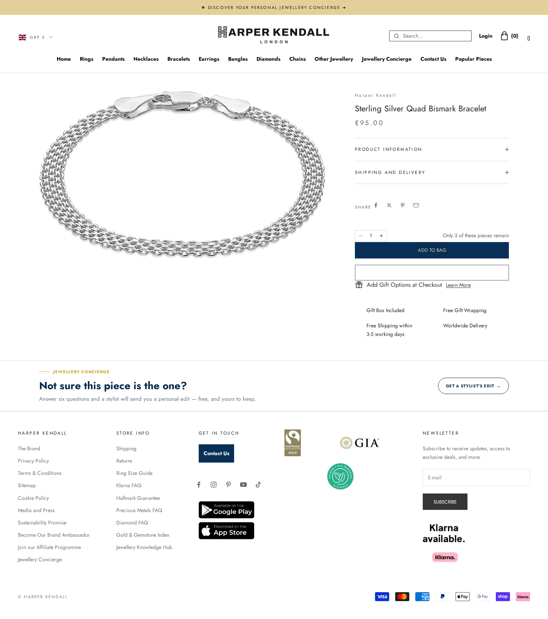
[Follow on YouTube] (243, 484)
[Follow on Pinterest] (228, 484)
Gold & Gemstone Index (142, 535)
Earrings (209, 59)
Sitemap (27, 485)
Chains (297, 59)
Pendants (113, 59)
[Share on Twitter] (389, 205)
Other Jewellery (334, 59)
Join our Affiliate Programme (49, 547)
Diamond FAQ (132, 522)
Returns (124, 460)
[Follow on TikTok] (258, 484)
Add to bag (432, 250)
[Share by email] (416, 205)
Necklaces (145, 59)
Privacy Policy (33, 460)
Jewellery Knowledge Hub (144, 547)
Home (64, 59)
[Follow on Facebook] (198, 484)
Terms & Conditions (40, 473)
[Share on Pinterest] (403, 205)
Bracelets (178, 59)
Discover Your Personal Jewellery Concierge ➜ (277, 7)
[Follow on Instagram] (213, 484)
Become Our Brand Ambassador (54, 535)
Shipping (126, 448)
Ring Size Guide (134, 473)
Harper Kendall (376, 95)
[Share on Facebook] (376, 205)
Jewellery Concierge (387, 59)
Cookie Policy (33, 498)
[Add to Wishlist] (432, 272)
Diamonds (268, 59)
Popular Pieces (473, 59)
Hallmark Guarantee (138, 498)
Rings (86, 59)
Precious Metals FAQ (139, 510)
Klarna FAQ (128, 485)
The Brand (29, 448)
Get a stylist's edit (473, 386)
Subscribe (445, 501)
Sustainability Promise (42, 522)
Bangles (238, 59)
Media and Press (36, 510)
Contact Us (433, 59)
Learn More (458, 285)
